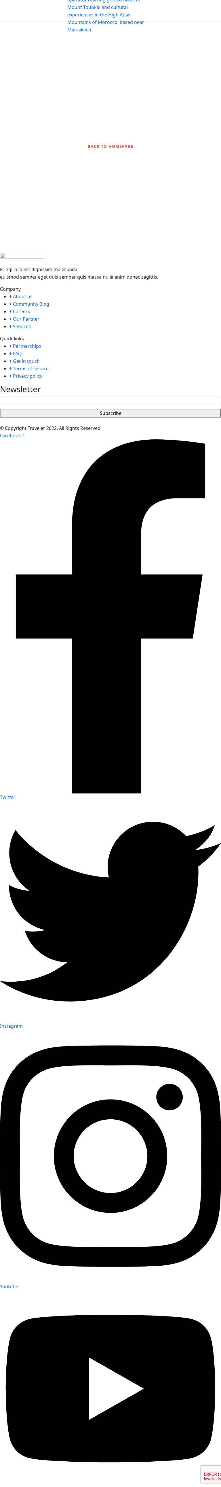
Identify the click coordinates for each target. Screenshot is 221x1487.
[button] (196, 11)
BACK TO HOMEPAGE (111, 146)
